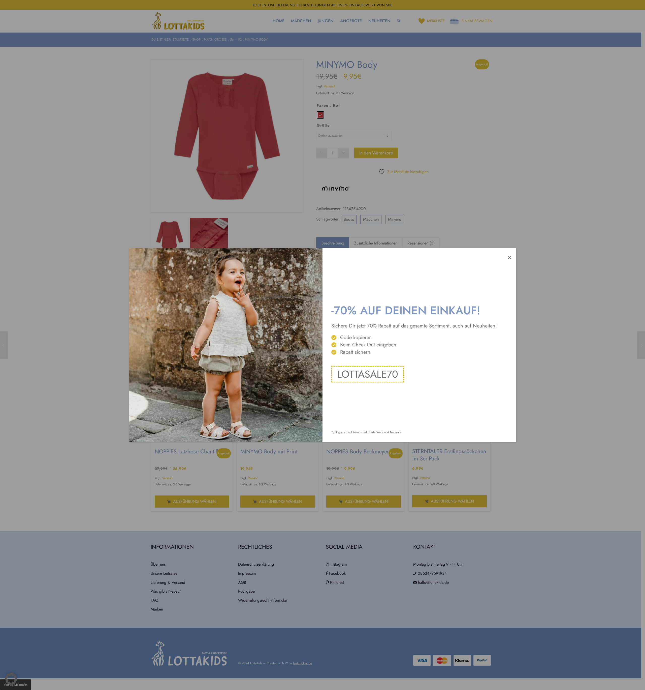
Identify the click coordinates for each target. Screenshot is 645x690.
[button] (11, 679)
